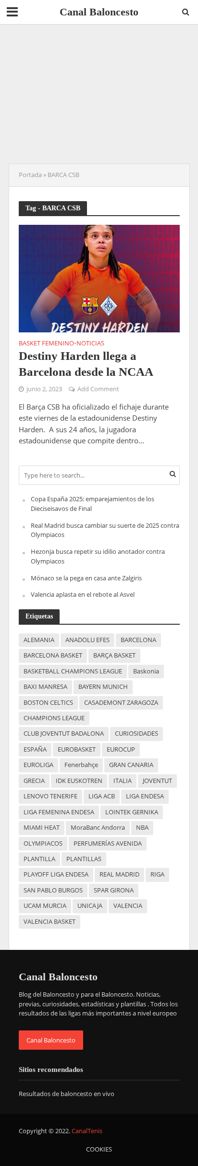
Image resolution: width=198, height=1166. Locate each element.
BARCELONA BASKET (53, 655)
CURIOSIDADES (136, 733)
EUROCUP (121, 749)
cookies (99, 1149)
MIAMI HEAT (42, 827)
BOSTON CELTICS (48, 703)
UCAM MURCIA (45, 906)
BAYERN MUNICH (103, 687)
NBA (142, 827)
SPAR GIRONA (114, 890)
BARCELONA (138, 640)
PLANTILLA (39, 859)
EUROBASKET (77, 749)
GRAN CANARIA (131, 765)
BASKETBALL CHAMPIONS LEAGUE (73, 671)
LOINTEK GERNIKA (131, 812)
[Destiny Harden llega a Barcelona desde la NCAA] (99, 277)
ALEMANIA (39, 640)
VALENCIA (127, 906)
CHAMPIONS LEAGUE (54, 718)
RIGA (157, 874)
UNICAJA (89, 906)
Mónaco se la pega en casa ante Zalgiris (86, 578)
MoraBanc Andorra (98, 827)
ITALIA (122, 781)
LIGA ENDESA (145, 796)
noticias (90, 344)
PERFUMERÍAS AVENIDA (108, 843)
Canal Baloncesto (99, 12)
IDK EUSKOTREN (79, 781)
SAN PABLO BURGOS (53, 890)
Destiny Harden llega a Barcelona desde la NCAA (86, 363)
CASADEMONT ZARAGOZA (121, 703)
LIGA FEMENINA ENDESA (59, 812)
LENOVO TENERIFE (50, 796)
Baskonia (146, 671)
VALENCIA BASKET (49, 922)
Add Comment (98, 389)
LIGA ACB (101, 796)
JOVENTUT (157, 781)
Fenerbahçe (81, 765)
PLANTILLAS (83, 859)
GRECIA (34, 781)
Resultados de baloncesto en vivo (66, 1093)
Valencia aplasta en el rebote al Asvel (83, 594)
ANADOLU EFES (87, 640)
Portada (30, 175)
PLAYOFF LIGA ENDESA (56, 874)
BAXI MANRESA (45, 687)
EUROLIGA (38, 765)
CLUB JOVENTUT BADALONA (64, 733)
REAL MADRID (119, 874)
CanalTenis (87, 1131)
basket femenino (46, 344)
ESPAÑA (35, 749)
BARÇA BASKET (114, 655)
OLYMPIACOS (43, 843)
